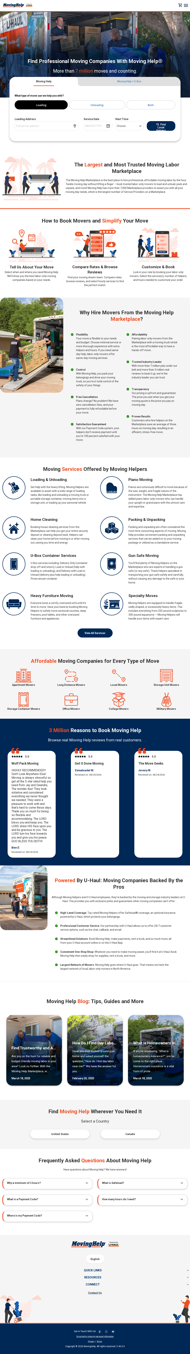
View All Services (95, 633)
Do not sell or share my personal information (95, 1336)
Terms (99, 1341)
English (95, 1259)
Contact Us (95, 1292)
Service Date (91, 119)
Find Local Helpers (161, 127)
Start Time (121, 119)
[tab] (43, 81)
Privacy (91, 1341)
